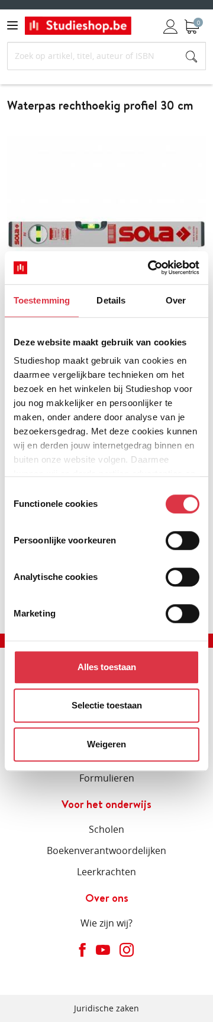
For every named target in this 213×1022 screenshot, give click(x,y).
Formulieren (106, 778)
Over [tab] (176, 300)
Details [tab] (110, 300)
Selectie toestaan (107, 705)
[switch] (182, 540)
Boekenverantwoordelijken (106, 850)
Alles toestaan (107, 667)
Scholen (106, 829)
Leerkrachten (106, 871)
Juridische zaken (106, 1008)
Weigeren (106, 744)
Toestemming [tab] (42, 300)
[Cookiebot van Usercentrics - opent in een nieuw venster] (150, 267)
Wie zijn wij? (106, 922)
